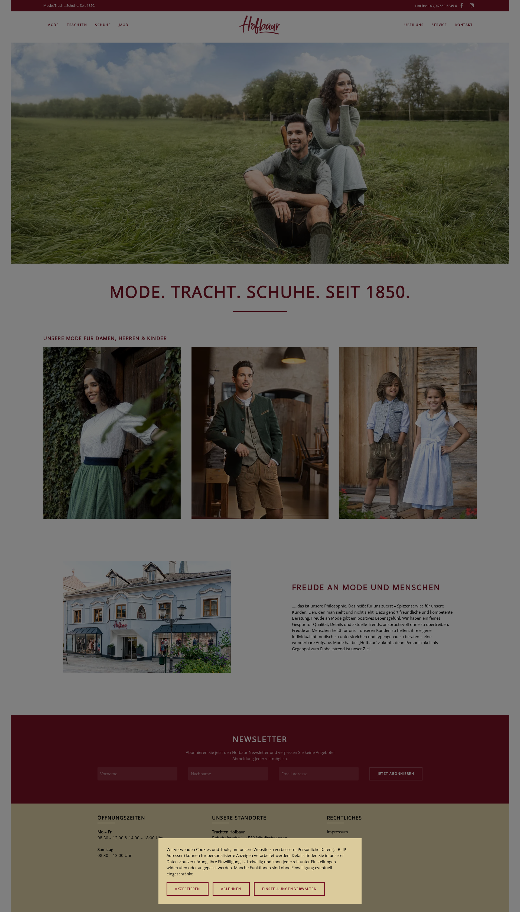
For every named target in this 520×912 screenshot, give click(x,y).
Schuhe (103, 25)
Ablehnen (231, 889)
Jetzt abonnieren (396, 773)
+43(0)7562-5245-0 (442, 5)
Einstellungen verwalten (289, 889)
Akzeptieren (187, 889)
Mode (53, 25)
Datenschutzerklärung (187, 861)
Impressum (337, 831)
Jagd (123, 25)
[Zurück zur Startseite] (260, 25)
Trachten (77, 25)
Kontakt (464, 25)
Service (439, 25)
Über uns (414, 25)
